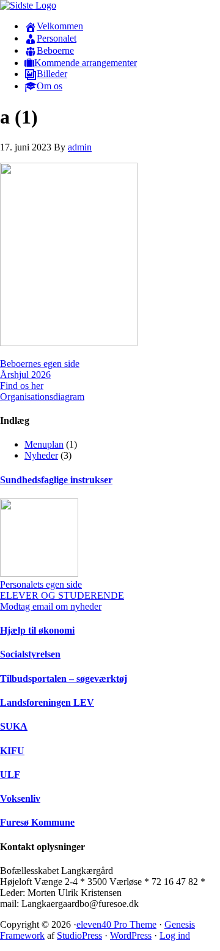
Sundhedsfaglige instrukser (56, 480)
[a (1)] (69, 343)
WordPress (131, 935)
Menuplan (44, 444)
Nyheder (41, 455)
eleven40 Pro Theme (116, 924)
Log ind (175, 935)
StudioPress (79, 935)
